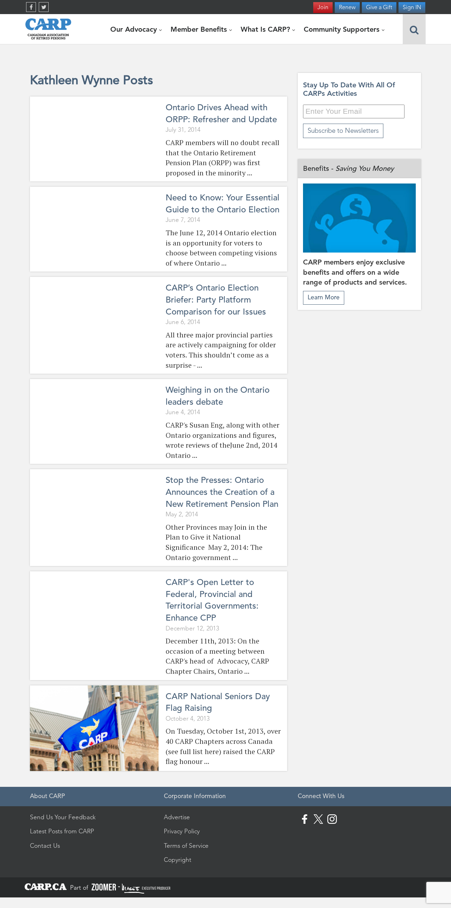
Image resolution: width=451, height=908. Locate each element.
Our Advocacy (134, 29)
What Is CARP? (266, 29)
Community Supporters (343, 29)
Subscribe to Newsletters (343, 130)
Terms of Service (186, 845)
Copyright (177, 859)
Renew (347, 7)
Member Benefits (200, 29)
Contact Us (45, 845)
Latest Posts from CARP (62, 831)
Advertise (177, 817)
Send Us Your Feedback (62, 817)
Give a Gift (379, 7)
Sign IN (412, 7)
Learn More (324, 297)
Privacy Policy (182, 831)
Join (322, 7)
